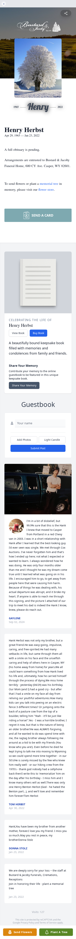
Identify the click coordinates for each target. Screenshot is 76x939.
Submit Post (38, 448)
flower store (46, 189)
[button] (38, 489)
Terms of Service (48, 922)
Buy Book (38, 333)
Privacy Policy (27, 922)
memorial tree (49, 183)
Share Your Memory (24, 385)
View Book (18, 333)
